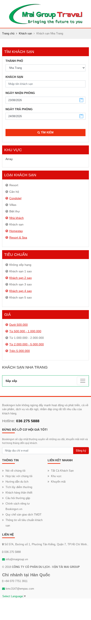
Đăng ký (81, 450)
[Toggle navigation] (83, 381)
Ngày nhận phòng (20, 93)
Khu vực (56, 476)
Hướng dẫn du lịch (17, 481)
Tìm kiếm (47, 132)
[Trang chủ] (45, 14)
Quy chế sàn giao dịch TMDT (23, 514)
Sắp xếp (11, 381)
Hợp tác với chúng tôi (19, 476)
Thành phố (14, 60)
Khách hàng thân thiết (19, 492)
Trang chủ (8, 33)
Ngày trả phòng (19, 109)
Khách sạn (25, 33)
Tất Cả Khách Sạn (62, 470)
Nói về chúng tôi (15, 470)
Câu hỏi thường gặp (18, 498)
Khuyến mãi (58, 481)
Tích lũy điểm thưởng (19, 487)
